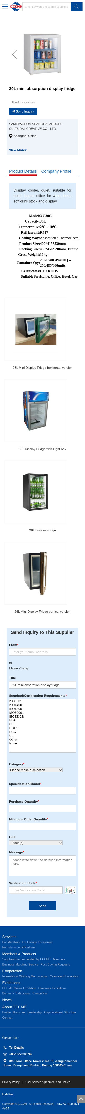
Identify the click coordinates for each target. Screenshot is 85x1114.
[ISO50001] (42, 713)
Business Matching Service (20, 964)
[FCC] (42, 732)
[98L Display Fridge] (36, 492)
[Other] (42, 739)
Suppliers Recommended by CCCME (26, 959)
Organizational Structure (60, 1012)
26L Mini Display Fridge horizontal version (43, 367)
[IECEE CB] (42, 717)
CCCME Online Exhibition (19, 988)
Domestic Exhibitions (16, 993)
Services (9, 937)
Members (59, 959)
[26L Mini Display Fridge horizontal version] (36, 329)
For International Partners (19, 947)
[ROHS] (42, 728)
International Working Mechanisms (25, 976)
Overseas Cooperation (64, 976)
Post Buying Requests (55, 964)
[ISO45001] (42, 709)
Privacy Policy (11, 1082)
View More (18, 150)
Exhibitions (11, 983)
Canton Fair (40, 993)
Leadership (35, 1012)
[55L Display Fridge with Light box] (36, 410)
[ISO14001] (42, 705)
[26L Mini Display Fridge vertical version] (36, 573)
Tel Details (16, 1047)
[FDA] (42, 720)
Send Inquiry (25, 111)
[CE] (42, 724)
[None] (42, 743)
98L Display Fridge (42, 530)
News (7, 1000)
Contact (7, 1017)
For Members (11, 942)
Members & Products (19, 954)
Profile (6, 1012)
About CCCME (14, 1007)
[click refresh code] (69, 890)
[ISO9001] (42, 701)
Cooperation (12, 971)
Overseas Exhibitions (52, 988)
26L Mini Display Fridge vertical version (42, 611)
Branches (19, 1012)
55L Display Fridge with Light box (42, 449)
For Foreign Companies (37, 942)
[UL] (42, 736)
